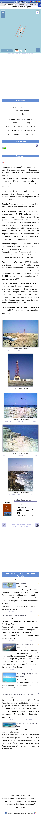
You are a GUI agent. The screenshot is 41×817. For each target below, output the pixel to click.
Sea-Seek (20, 1)
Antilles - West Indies (20, 111)
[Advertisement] (20, 75)
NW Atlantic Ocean (20, 107)
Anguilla (20, 114)
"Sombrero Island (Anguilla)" (21, 525)
